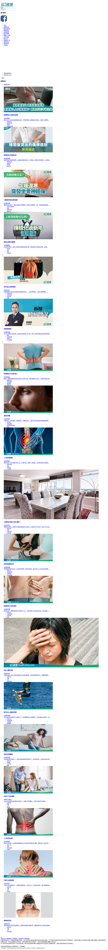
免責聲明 (20, 938)
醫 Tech (6, 38)
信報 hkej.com (7, 75)
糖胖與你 (6, 43)
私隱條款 (15, 938)
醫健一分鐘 (7, 35)
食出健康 (6, 37)
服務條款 (9, 938)
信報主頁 (3, 938)
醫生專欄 (6, 33)
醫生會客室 (7, 28)
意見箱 (6, 45)
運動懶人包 (7, 40)
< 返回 (2, 78)
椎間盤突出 (7, 84)
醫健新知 (6, 27)
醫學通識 (6, 30)
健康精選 (6, 32)
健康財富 (6, 42)
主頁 (5, 25)
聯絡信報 (26, 938)
